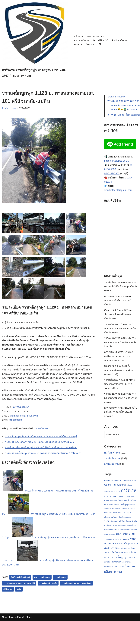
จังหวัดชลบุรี (116, 509)
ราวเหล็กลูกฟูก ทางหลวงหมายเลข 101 (19, 583)
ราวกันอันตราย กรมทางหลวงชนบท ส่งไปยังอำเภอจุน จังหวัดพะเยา (121, 286)
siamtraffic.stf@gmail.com (24, 415)
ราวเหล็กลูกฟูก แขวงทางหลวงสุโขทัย (76, 583)
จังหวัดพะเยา (116, 513)
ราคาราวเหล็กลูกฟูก (42, 577)
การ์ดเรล (128, 490)
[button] (103, 36)
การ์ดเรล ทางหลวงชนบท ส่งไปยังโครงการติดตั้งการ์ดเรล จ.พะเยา (120, 411)
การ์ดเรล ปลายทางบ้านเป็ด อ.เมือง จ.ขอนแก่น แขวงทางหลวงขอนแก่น (118, 356)
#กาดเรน (132, 109)
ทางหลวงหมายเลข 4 (119, 525)
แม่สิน (19, 589)
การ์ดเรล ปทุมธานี (122, 500)
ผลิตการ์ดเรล (131, 525)
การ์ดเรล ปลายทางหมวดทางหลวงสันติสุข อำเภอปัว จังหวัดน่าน (118, 300)
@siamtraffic (15, 419)
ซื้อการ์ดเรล (126, 521)
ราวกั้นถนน (122, 549)
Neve (4, 617)
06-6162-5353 (111, 173)
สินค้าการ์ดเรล (120, 40)
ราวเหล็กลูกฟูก (42, 428)
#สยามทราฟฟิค (127, 101)
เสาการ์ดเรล (116, 562)
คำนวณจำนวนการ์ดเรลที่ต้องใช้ (91, 40)
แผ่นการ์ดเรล (119, 567)
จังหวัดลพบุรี (125, 513)
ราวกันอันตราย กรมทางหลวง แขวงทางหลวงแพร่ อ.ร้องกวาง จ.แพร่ (120, 397)
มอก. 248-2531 (125, 534)
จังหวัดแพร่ (114, 517)
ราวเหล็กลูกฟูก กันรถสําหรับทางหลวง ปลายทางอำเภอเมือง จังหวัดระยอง (120, 328)
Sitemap (78, 44)
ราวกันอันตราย (112, 458)
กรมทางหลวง (115, 491)
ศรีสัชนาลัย (7, 589)
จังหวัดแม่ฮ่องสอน (125, 517)
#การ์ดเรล (112, 101)
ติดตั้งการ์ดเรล (9, 108)
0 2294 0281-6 (21, 407)
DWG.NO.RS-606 (130, 481)
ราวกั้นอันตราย (115, 552)
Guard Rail (110, 484)
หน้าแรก (78, 36)
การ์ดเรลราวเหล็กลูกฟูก (120, 504)
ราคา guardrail (123, 539)
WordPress (27, 617)
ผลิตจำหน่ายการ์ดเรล (127, 530)
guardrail (121, 484)
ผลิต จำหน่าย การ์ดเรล (111, 530)
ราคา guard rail (110, 539)
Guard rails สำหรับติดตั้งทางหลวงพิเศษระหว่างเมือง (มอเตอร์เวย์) (118, 370)
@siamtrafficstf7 (116, 96)
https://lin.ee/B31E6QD (116, 160)
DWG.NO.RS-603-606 (20, 577)
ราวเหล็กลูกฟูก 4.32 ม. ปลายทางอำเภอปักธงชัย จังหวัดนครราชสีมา (119, 384)
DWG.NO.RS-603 (114, 480)
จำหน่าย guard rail (112, 521)
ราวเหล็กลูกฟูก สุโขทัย (48, 583)
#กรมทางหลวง (126, 105)
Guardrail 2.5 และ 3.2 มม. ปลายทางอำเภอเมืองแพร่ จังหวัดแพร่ (118, 314)
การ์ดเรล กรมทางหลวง (113, 496)
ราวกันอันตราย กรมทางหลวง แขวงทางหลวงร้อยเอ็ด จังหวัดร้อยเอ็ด (120, 342)
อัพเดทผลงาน (111, 463)
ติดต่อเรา (91, 44)
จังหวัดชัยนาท (125, 509)
